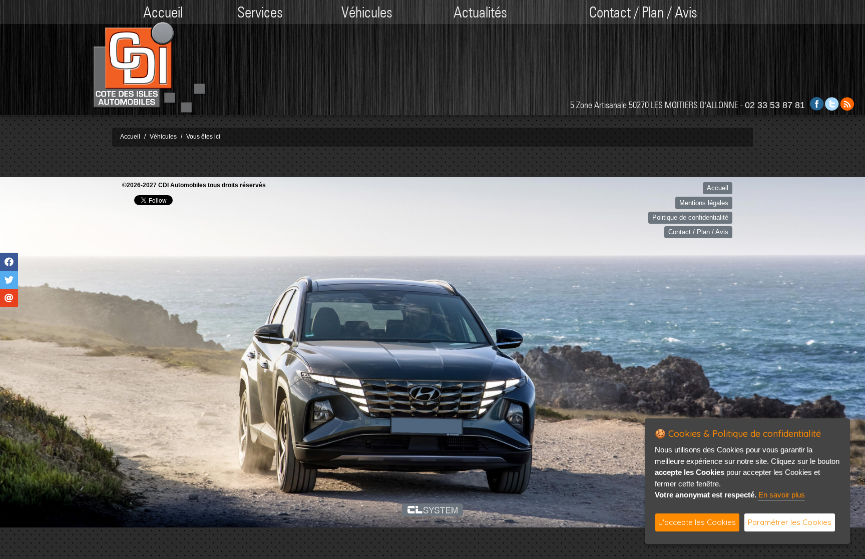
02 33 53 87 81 (775, 105)
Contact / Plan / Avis (643, 12)
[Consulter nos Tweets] (832, 103)
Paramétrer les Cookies (789, 522)
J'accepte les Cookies (697, 522)
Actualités (480, 12)
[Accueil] (149, 68)
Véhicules (366, 12)
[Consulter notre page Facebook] (817, 103)
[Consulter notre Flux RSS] (847, 103)
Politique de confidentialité (690, 217)
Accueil (163, 12)
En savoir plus (781, 494)
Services (260, 12)
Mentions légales (703, 203)
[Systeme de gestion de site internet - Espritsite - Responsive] (433, 509)
